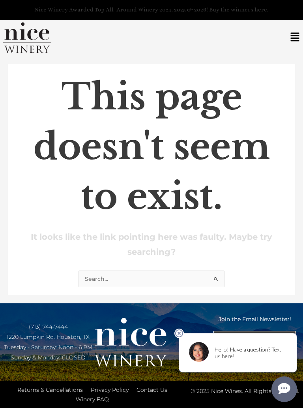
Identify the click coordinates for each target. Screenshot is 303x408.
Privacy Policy (110, 389)
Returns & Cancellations (50, 389)
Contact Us (152, 389)
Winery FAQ (92, 399)
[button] (295, 38)
